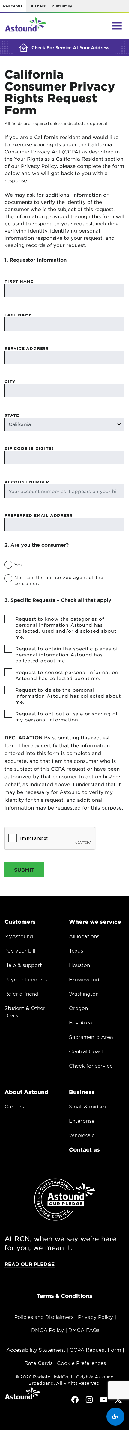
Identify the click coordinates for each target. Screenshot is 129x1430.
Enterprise (81, 1121)
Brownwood (84, 979)
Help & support (23, 965)
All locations (84, 936)
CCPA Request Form (95, 1350)
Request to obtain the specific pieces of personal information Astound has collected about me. (66, 654)
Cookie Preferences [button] (81, 1363)
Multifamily (61, 6)
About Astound (26, 1092)
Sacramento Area (91, 1037)
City (10, 381)
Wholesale (82, 1135)
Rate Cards (38, 1363)
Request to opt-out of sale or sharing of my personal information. (66, 716)
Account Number (26, 482)
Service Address (26, 348)
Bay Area (80, 1022)
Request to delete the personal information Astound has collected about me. (68, 696)
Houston (79, 965)
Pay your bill (19, 950)
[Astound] (25, 26)
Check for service (91, 1066)
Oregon (78, 1008)
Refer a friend (21, 994)
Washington (84, 994)
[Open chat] (115, 1417)
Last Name (18, 314)
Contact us (84, 1149)
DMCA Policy (47, 1330)
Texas (76, 950)
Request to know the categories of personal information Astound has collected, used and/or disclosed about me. (65, 628)
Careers (14, 1106)
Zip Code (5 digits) (29, 448)
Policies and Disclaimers (44, 1317)
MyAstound (18, 936)
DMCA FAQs (83, 1330)
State (11, 415)
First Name (19, 281)
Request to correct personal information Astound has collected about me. (66, 675)
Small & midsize (88, 1106)
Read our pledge (29, 1264)
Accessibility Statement (35, 1350)
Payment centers (25, 979)
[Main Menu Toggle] (117, 25)
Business (37, 6)
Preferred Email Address (38, 515)
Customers (20, 921)
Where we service (95, 921)
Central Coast (86, 1051)
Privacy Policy (39, 166)
